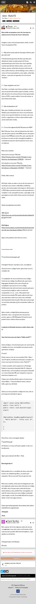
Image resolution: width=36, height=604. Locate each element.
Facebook (18, 591)
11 (16, 26)
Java (19, 18)
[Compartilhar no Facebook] (4, 571)
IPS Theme (14, 585)
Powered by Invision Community (18, 597)
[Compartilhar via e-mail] (7, 571)
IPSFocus (22, 585)
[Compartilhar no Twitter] (2, 571)
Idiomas (10, 587)
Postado (12, 28)
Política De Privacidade (21, 587)
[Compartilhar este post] (30, 28)
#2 (33, 522)
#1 (33, 28)
